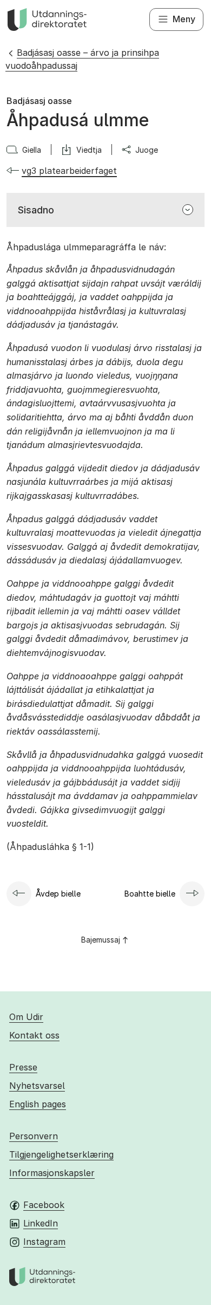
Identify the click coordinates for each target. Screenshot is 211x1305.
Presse (23, 1067)
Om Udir (26, 1016)
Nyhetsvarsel (37, 1085)
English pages (37, 1104)
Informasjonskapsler (52, 1172)
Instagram (44, 1241)
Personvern (33, 1136)
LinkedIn (40, 1223)
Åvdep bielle (58, 893)
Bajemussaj (100, 939)
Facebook (43, 1204)
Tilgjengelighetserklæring (61, 1154)
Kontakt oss (34, 1035)
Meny (184, 19)
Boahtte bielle (149, 893)
